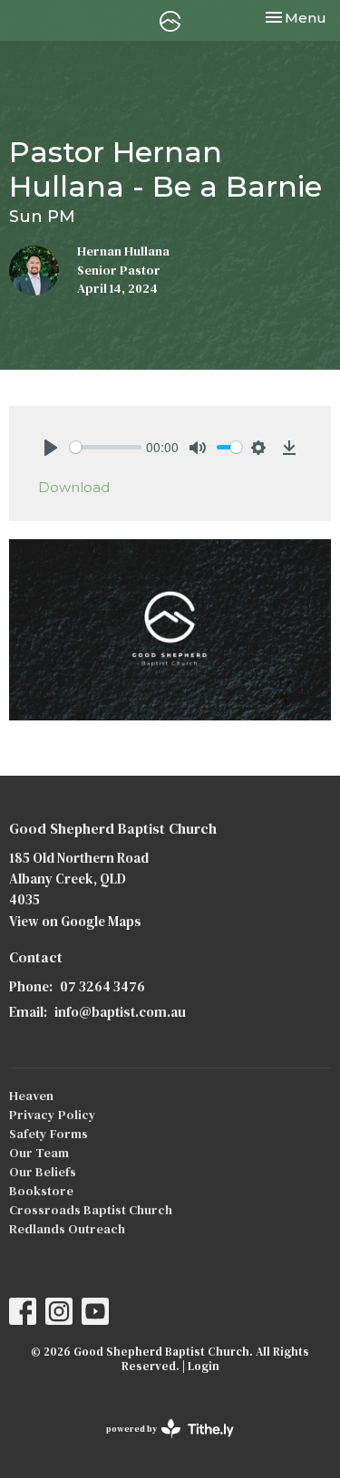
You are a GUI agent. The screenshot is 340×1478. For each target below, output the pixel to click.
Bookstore (41, 1191)
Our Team (39, 1153)
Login (203, 1366)
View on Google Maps (75, 921)
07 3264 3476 (102, 986)
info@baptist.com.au (120, 1011)
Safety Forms (48, 1134)
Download (74, 487)
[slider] (105, 447)
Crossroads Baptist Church (90, 1210)
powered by (161, 1444)
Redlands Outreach (67, 1229)
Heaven (31, 1096)
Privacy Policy (52, 1115)
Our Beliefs (42, 1172)
